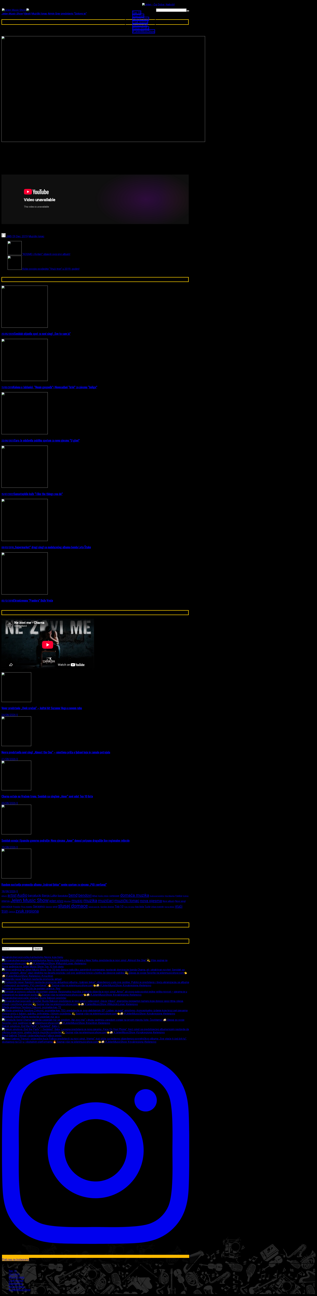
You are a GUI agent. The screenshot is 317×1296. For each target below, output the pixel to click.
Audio (22, 895)
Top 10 (137, 12)
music (77, 900)
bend (73, 895)
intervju (5, 901)
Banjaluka (62, 895)
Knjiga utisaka (141, 28)
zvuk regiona (27, 911)
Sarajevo (39, 906)
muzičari (106, 900)
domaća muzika (134, 895)
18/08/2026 (8, 891)
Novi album (169, 901)
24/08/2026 (8, 714)
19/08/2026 (8, 847)
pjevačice (6, 906)
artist (12, 895)
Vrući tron (138, 15)
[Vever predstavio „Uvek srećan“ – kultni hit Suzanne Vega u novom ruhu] (16, 701)
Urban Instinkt (157, 907)
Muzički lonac (141, 18)
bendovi (85, 895)
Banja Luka (49, 895)
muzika (90, 900)
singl (55, 906)
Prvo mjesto (26, 906)
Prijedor (16, 906)
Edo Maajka (170, 896)
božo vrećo (103, 896)
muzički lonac (126, 900)
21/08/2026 (8, 759)
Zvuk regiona (140, 22)
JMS (9, 236)
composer (114, 895)
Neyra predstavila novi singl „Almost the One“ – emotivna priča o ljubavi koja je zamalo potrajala (55, 752)
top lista (139, 906)
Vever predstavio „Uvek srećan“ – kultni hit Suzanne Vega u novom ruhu (41, 708)
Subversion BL (94, 907)
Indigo (186, 896)
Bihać (95, 896)
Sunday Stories (107, 907)
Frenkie (178, 896)
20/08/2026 (8, 803)
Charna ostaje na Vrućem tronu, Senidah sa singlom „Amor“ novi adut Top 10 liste (47, 796)
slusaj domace (73, 906)
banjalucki (34, 895)
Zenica (11, 911)
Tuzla (147, 906)
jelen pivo (56, 901)
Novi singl (180, 901)
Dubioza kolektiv (157, 896)
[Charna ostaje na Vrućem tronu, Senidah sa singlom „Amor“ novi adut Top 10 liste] (16, 789)
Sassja (49, 906)
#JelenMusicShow (144, 31)
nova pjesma (151, 901)
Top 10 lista (129, 907)
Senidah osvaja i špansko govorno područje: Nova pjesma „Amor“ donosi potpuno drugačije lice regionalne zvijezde (65, 840)
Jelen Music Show (29, 900)
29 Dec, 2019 (20, 236)
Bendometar (140, 25)
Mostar (67, 901)
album (4, 896)
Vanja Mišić (169, 907)
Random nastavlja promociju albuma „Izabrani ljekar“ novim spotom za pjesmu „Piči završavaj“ (54, 884)
